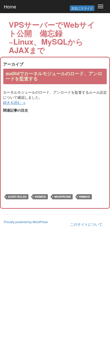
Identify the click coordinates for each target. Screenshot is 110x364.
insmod (40, 197)
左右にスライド (82, 8)
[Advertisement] (46, 148)
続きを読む (14, 102)
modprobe (62, 197)
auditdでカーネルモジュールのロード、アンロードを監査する (54, 76)
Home (10, 6)
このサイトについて (86, 224)
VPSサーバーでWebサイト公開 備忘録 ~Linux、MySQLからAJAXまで (52, 37)
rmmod (84, 197)
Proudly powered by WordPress (26, 222)
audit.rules (17, 197)
